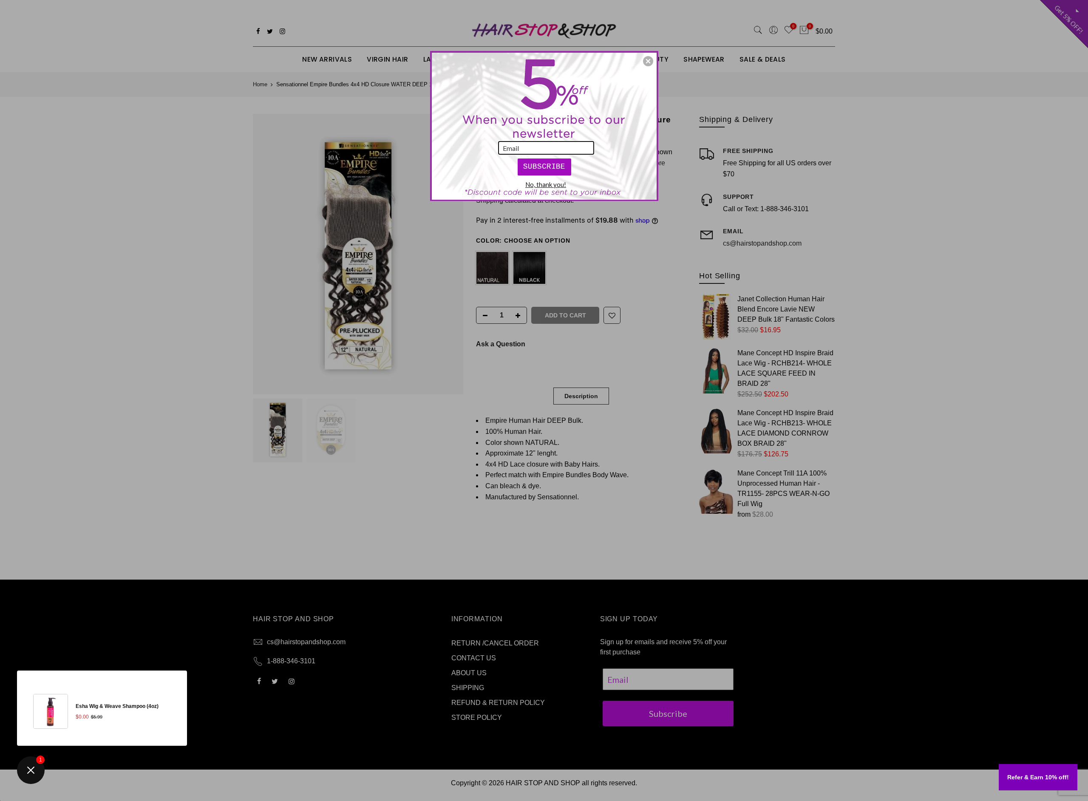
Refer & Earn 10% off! (1038, 777)
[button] (648, 61)
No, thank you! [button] (545, 184)
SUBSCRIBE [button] (544, 166)
